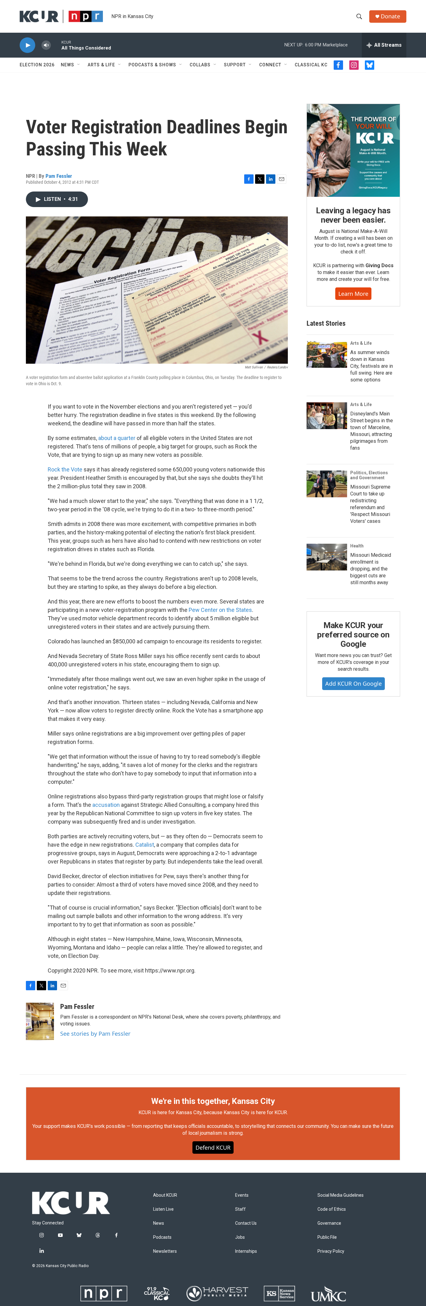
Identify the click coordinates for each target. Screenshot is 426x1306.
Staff (240, 1209)
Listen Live (163, 1209)
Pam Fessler (59, 176)
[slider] (56, 45)
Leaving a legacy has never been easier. (353, 215)
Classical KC (311, 64)
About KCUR (165, 1195)
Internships (246, 1251)
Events (242, 1195)
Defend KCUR (213, 1147)
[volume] (46, 45)
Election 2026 (37, 64)
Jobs (240, 1237)
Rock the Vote (65, 469)
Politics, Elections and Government (369, 475)
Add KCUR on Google (353, 683)
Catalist (144, 844)
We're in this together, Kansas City (213, 1101)
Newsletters (165, 1251)
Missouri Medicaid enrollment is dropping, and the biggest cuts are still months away (370, 568)
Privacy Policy (330, 1251)
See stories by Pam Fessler (95, 1033)
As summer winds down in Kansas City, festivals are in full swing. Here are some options (371, 366)
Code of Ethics (331, 1209)
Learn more (353, 293)
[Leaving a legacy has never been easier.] (353, 150)
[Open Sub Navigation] (78, 64)
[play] (27, 45)
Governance (329, 1223)
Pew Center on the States (220, 610)
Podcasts (162, 1237)
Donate (390, 16)
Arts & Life (101, 64)
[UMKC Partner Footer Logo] (328, 1293)
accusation (106, 805)
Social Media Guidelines (340, 1195)
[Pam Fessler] (40, 1021)
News (67, 64)
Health (357, 545)
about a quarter (116, 438)
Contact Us (246, 1223)
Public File (327, 1237)
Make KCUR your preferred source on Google (353, 635)
